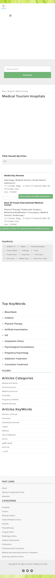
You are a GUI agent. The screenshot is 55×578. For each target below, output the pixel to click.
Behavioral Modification (15, 212)
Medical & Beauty (9, 403)
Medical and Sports (10, 383)
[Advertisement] (27, 32)
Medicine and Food (9, 391)
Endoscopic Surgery (31, 209)
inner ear (5, 447)
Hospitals (11, 91)
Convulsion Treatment (16, 364)
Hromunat (6, 418)
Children (9, 318)
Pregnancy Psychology (16, 353)
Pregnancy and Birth (10, 399)
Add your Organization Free (13, 492)
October (13, 192)
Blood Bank (11, 312)
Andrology (9, 180)
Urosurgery (33, 212)
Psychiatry (6, 395)
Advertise (6, 496)
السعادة (5, 426)
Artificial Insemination (16, 329)
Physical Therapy (12, 209)
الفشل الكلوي (7, 443)
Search (28, 75)
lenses (4, 439)
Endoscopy (18, 215)
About (4, 488)
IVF (6, 335)
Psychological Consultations (19, 347)
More (45, 258)
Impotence (9, 183)
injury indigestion (9, 435)
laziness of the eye (9, 414)
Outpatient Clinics (14, 341)
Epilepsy (5, 430)
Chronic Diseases (9, 387)
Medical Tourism (22, 91)
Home (4, 91)
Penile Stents (39, 180)
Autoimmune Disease (10, 422)
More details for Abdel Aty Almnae (35, 196)
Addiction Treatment (16, 358)
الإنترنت (5, 451)
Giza (4, 161)
